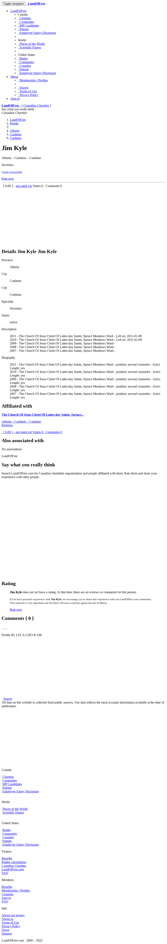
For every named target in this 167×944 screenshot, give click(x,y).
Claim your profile (12, 171)
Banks (23, 58)
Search (23, 87)
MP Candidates (28, 25)
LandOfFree (18, 11)
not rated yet (24, 186)
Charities (24, 18)
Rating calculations (14, 862)
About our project (13, 915)
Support (7, 933)
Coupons (7, 894)
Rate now (8, 178)
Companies (26, 22)
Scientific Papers (29, 47)
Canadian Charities (14, 865)
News (5, 930)
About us (7, 919)
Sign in (15, 98)
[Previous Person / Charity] (3, 627)
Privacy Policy (28, 95)
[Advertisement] (83, 216)
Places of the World (31, 43)
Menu (14, 76)
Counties (24, 65)
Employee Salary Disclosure (37, 33)
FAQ (5, 873)
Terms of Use (27, 91)
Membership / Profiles (33, 80)
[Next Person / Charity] (6, 627)
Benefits (7, 858)
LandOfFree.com (13, 869)
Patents (23, 29)
